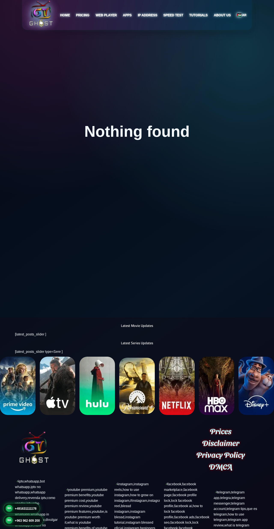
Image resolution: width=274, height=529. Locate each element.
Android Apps (121, 29)
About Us (222, 15)
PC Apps (117, 45)
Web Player (106, 15)
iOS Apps (118, 37)
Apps (127, 15)
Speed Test (173, 15)
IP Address (147, 15)
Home (65, 15)
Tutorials (198, 15)
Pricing (82, 15)
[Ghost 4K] (41, 13)
